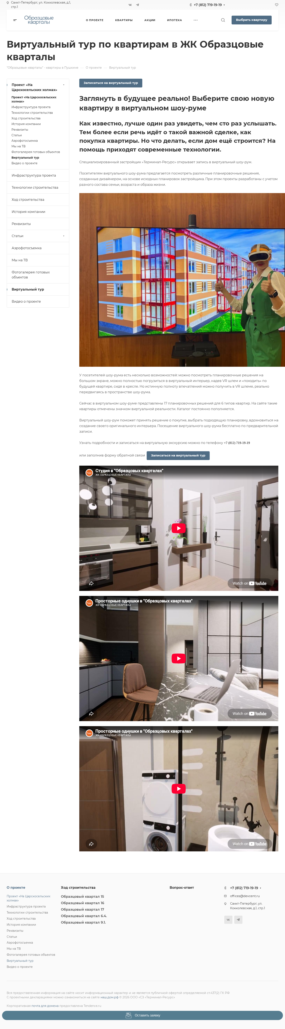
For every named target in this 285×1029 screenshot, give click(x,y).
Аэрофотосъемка (24, 140)
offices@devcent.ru (245, 896)
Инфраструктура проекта (30, 107)
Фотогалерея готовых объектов (35, 152)
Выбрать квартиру (251, 20)
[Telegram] (137, 5)
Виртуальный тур (25, 157)
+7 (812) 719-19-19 (208, 5)
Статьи (16, 135)
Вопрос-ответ (182, 888)
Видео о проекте (24, 163)
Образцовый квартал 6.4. (84, 916)
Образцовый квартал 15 (82, 897)
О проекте (16, 888)
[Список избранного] (276, 5)
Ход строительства (25, 118)
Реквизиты (19, 129)
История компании (26, 124)
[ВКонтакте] (130, 5)
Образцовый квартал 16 (82, 903)
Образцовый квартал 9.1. (83, 922)
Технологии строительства (32, 112)
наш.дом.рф (110, 997)
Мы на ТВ (18, 146)
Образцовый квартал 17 (82, 909)
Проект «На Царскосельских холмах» (34, 87)
